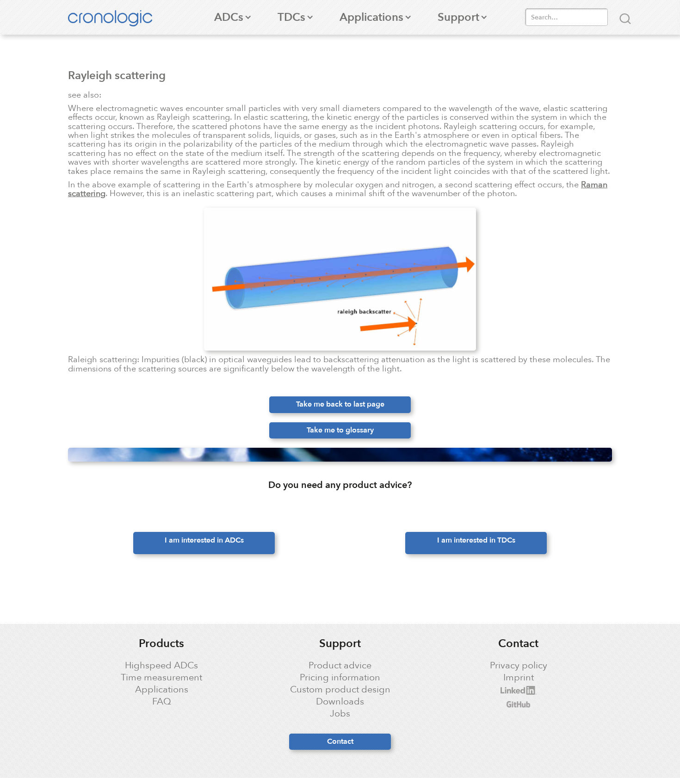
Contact (340, 741)
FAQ (161, 702)
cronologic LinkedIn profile (486, 690)
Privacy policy (518, 666)
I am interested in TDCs (476, 540)
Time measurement (161, 678)
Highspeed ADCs (161, 666)
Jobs (340, 714)
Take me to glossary (340, 430)
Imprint (518, 678)
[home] (114, 17)
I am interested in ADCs (204, 540)
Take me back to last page (340, 404)
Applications (161, 690)
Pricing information (340, 678)
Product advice (340, 666)
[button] (229, 17)
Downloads (340, 702)
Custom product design (340, 690)
